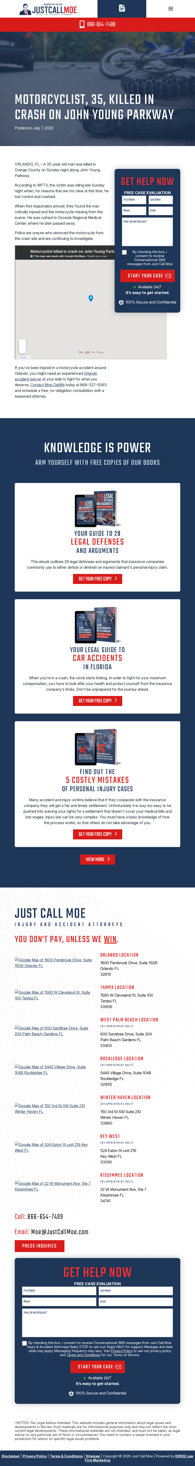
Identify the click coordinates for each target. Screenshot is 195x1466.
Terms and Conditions (83, 1355)
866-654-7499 (100, 25)
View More (95, 860)
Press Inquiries (39, 1246)
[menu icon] (171, 8)
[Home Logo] (48, 8)
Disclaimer (11, 1456)
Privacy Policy (121, 1351)
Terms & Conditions (66, 1456)
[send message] (122, 7)
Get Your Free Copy (95, 579)
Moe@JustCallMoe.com (60, 1232)
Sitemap (93, 1456)
